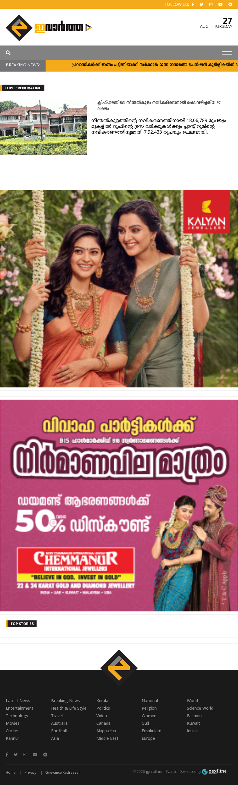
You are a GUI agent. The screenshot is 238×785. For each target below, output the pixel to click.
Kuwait (193, 723)
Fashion (194, 715)
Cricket (12, 730)
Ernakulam (151, 730)
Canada (103, 723)
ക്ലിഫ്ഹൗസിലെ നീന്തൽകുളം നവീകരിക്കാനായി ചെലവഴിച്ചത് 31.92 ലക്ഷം (159, 106)
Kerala (102, 700)
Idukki (192, 730)
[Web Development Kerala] (214, 771)
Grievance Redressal (62, 772)
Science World (200, 708)
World (192, 700)
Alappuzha (106, 730)
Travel (57, 715)
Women (149, 715)
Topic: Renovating (23, 87)
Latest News (18, 700)
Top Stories (22, 623)
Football (59, 730)
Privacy (30, 772)
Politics (103, 708)
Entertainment (19, 708)
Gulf (145, 723)
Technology (17, 715)
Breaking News (65, 700)
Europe (148, 738)
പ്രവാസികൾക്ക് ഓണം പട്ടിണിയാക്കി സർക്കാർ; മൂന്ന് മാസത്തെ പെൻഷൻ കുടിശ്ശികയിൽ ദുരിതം (139, 65)
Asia (55, 738)
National (150, 700)
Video (101, 715)
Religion (149, 708)
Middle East (107, 738)
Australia (59, 723)
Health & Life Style (68, 708)
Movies (12, 723)
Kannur (12, 738)
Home (11, 772)
